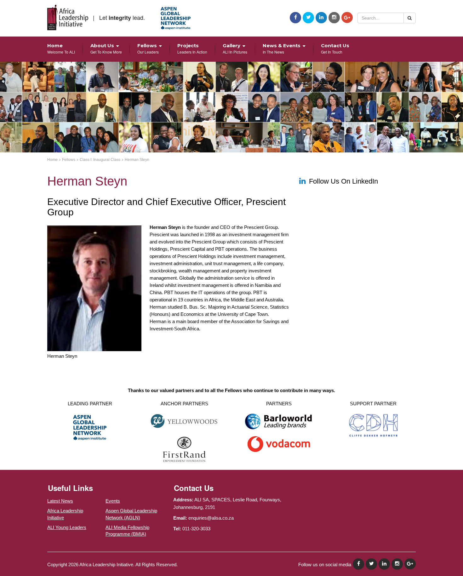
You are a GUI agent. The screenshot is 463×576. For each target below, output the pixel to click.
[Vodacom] (278, 443)
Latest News (60, 501)
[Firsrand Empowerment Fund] (184, 449)
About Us (106, 48)
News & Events (281, 48)
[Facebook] (295, 17)
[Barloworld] (278, 423)
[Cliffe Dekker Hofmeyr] (373, 425)
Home (61, 48)
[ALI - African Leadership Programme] (67, 17)
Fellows (148, 48)
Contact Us (335, 48)
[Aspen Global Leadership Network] (176, 18)
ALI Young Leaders (66, 527)
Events (113, 501)
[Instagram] (334, 17)
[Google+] (347, 17)
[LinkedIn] (321, 17)
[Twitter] (308, 17)
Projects (192, 48)
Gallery (235, 48)
